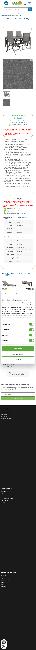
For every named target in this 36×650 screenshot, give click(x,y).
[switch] (31, 329)
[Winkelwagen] (29, 3)
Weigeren (18, 359)
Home (4, 14)
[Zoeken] (30, 9)
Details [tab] (18, 294)
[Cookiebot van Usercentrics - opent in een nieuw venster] (26, 289)
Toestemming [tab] (6, 294)
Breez (8, 218)
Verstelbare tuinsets (22, 217)
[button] (6, 3)
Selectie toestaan (18, 354)
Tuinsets (19, 14)
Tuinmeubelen (11, 14)
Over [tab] (29, 294)
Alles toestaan (18, 348)
